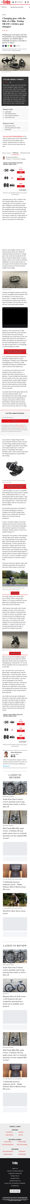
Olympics (21, 1134)
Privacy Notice (21, 426)
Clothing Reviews (22, 1154)
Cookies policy (15, 1178)
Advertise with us (15, 1180)
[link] (6, 170)
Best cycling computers (22, 1144)
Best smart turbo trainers (7, 1144)
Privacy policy (15, 1176)
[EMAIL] (14, 756)
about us (15, 1168)
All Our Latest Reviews (8, 1151)
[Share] (3, 46)
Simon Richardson (13, 157)
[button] (15, 170)
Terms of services (20, 425)
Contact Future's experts (15, 1171)
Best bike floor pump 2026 (17, 7)
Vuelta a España (9, 1134)
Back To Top (24, 1201)
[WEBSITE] (12, 756)
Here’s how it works (16, 50)
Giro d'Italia (20, 1132)
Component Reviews (7, 1154)
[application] (15, 316)
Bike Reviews (22, 1151)
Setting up (15, 153)
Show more (22, 190)
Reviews (4, 14)
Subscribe (20, 2)
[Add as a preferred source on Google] (15, 1191)
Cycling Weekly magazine (15, 759)
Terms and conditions (15, 1173)
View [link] (21, 172)
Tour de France (9, 1132)
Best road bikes (7, 1141)
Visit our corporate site (22, 1198)
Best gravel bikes (22, 1141)
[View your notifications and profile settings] (13, 2)
